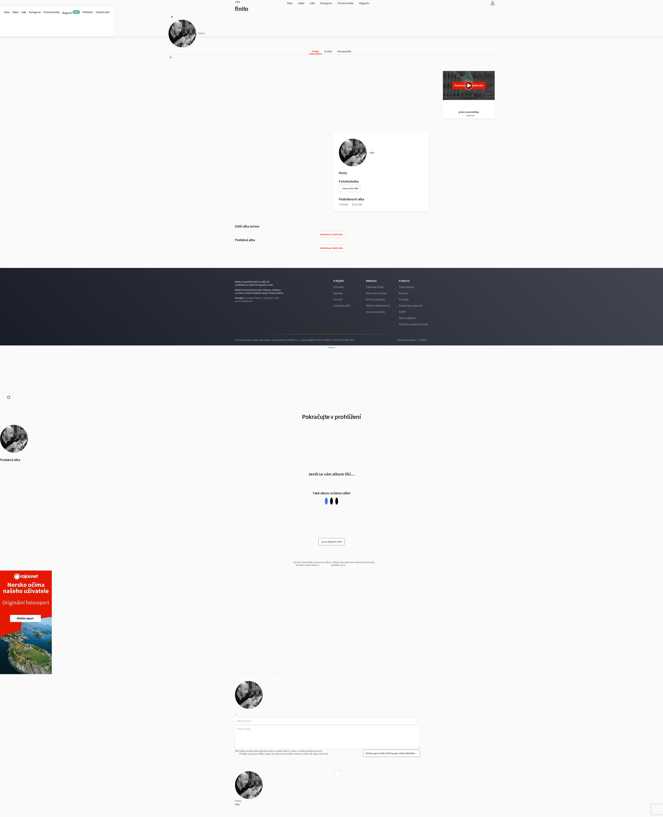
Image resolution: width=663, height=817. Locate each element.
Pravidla (404, 299)
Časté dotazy (406, 287)
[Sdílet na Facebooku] (326, 501)
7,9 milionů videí (270, 298)
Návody (403, 293)
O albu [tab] (328, 51)
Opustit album (331, 553)
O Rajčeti (338, 280)
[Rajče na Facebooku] (236, 308)
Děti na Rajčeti (407, 318)
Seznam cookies (375, 312)
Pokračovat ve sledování (468, 85)
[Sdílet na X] (331, 501)
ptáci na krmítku (469, 112)
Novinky (338, 293)
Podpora (404, 280)
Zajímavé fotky (375, 287)
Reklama (371, 280)
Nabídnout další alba (331, 234)
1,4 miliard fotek (252, 298)
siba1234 (470, 115)
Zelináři (337, 299)
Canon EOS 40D (350, 188)
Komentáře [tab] (344, 51)
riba (237, 804)
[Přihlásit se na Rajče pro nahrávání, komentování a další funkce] (493, 3)
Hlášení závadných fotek (413, 324)
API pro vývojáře (375, 299)
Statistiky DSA (341, 305)
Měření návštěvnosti (378, 305)
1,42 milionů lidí (244, 301)
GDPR (402, 312)
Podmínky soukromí (410, 305)
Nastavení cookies (406, 340)
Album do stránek (376, 293)
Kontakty (338, 287)
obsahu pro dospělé (356, 565)
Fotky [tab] (315, 51)
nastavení (325, 565)
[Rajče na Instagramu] (237, 308)
